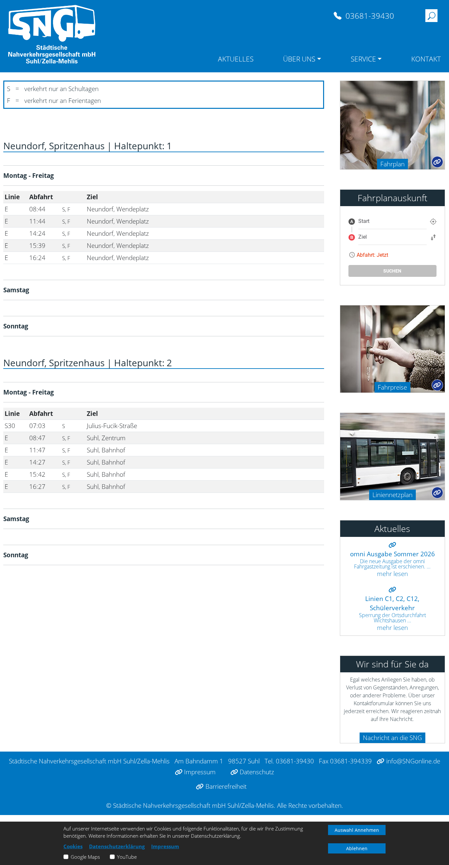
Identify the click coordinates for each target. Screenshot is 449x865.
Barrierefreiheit (225, 786)
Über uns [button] (299, 58)
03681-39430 (368, 15)
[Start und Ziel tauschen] (433, 237)
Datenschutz (256, 772)
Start (363, 221)
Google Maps (85, 856)
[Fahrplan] (392, 124)
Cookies (73, 846)
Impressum (199, 772)
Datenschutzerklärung (117, 846)
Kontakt (426, 58)
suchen (392, 271)
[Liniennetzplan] (392, 456)
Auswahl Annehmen (357, 830)
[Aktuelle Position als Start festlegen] (433, 221)
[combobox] (392, 221)
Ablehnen (356, 848)
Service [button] (363, 58)
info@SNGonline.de (412, 761)
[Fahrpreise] (392, 348)
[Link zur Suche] (431, 16)
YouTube (127, 856)
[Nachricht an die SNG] (343, 736)
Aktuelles (235, 58)
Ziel (362, 237)
